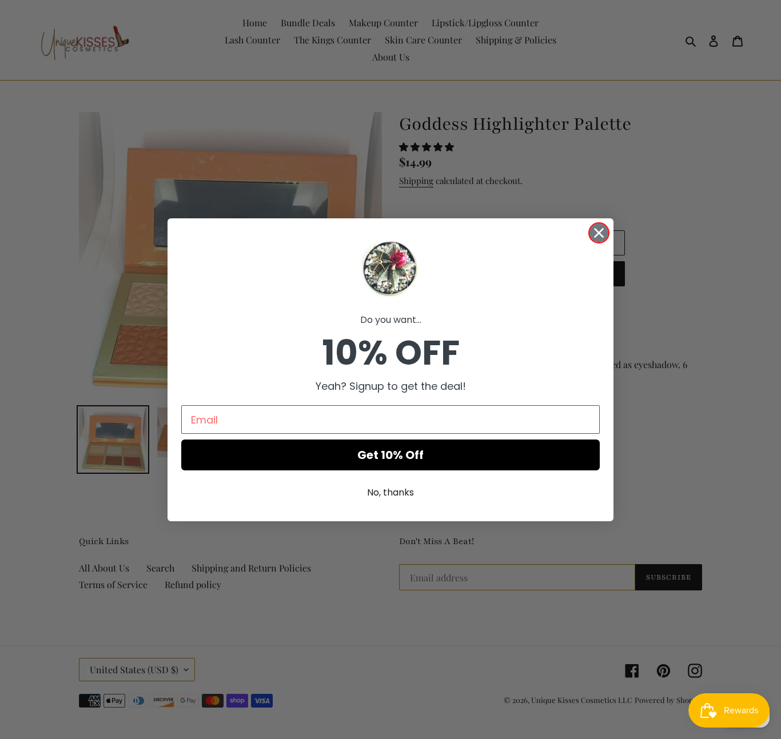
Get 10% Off (390, 455)
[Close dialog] (599, 233)
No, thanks (390, 492)
